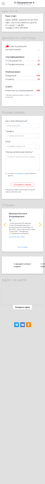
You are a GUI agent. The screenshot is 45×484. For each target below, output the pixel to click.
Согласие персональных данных (22, 174)
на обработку (20, 173)
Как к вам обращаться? (16, 121)
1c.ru (31, 95)
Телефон (9, 131)
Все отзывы (22, 247)
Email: (8, 141)
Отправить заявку (22, 184)
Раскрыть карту (22, 307)
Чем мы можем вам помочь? (19, 152)
